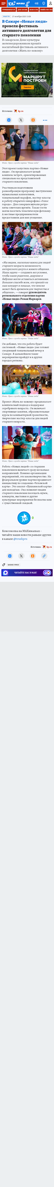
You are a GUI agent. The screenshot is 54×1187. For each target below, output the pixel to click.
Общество (6, 16)
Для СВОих (22, 10)
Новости (34, 10)
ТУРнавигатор (8, 10)
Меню (3, 3)
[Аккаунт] (50, 3)
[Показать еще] (45, 120)
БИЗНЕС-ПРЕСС (13, 565)
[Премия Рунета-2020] (27, 3)
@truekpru (20, 539)
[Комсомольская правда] (16, 3)
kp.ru (20, 111)
